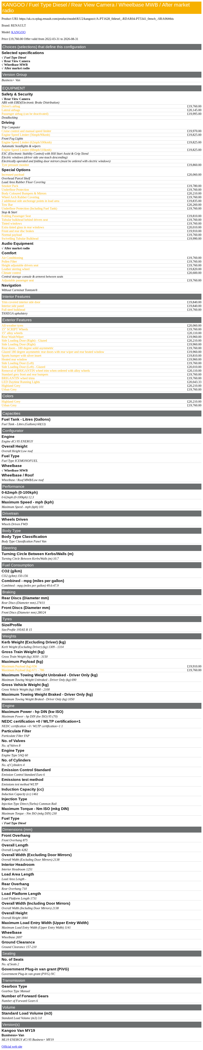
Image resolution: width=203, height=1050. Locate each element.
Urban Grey (9, 389)
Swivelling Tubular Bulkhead (20, 238)
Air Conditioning (12, 257)
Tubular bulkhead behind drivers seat (25, 219)
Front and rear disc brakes (18, 231)
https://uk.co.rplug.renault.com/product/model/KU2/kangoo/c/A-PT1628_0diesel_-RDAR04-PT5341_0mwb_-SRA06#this (96, 18)
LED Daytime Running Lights (21, 382)
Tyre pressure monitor (15, 165)
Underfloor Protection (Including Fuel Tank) (29, 208)
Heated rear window (14, 359)
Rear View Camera (17, 61)
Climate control (11, 272)
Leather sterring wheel (16, 269)
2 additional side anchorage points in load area (30, 201)
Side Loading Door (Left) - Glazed (23, 367)
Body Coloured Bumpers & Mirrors (24, 193)
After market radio (17, 68)
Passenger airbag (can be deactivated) (25, 113)
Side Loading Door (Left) (18, 363)
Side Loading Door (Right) (18, 344)
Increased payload (13, 174)
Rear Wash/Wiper (13, 336)
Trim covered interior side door (21, 302)
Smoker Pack (10, 186)
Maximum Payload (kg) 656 (19, 666)
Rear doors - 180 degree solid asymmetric (28, 348)
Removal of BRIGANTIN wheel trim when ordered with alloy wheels (46, 370)
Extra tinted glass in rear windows (23, 227)
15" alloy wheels (12, 333)
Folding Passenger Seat (16, 216)
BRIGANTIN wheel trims (18, 378)
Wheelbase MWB (16, 64)
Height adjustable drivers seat (20, 265)
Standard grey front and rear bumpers (25, 374)
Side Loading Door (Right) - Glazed (24, 340)
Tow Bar (7, 204)
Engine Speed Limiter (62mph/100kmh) (27, 142)
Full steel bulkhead (13, 309)
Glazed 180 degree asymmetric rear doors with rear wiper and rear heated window (53, 351)
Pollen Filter (9, 261)
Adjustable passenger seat (18, 280)
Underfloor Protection (15, 189)
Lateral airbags (11, 110)
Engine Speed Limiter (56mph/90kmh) (26, 134)
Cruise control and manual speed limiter (26, 131)
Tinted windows (12, 223)
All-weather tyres (12, 325)
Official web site (12, 1046)
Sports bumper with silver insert (21, 355)
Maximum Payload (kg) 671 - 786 (23, 670)
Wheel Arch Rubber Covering (20, 197)
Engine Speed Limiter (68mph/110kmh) (26, 149)
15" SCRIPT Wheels (15, 329)
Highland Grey (11, 385)
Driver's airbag (11, 106)
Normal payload (12, 234)
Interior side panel (13, 306)
